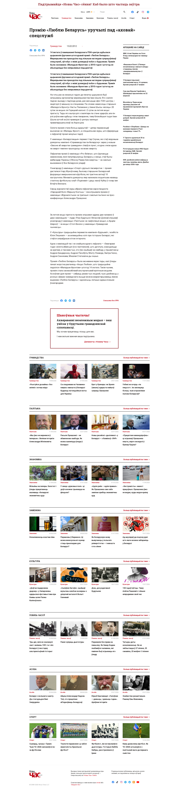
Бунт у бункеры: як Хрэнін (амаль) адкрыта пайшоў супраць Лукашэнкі (103, 387)
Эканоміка (79, 18)
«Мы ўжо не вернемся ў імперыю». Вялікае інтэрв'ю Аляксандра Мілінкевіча (41, 438)
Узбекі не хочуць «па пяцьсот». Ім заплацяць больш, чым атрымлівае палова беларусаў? (134, 389)
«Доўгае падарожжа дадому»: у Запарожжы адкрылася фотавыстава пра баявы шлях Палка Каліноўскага (42, 594)
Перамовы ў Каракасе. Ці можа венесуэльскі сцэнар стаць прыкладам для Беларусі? (72, 542)
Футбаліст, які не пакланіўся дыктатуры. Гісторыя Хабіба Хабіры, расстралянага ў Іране (105, 748)
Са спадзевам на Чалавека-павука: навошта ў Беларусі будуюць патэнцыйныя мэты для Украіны (73, 389)
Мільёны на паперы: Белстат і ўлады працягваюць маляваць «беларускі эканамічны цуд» (42, 491)
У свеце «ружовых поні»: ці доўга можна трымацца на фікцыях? (72, 489)
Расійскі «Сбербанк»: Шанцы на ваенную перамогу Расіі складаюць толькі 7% (136, 129)
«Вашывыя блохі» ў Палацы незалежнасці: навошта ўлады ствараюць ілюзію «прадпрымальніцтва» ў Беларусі (135, 69)
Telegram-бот (75, 785)
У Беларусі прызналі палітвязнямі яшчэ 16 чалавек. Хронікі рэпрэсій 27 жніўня (135, 82)
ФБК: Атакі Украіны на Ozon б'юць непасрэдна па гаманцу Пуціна (135, 55)
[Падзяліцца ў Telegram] (35, 50)
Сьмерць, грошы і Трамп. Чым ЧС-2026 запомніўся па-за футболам (42, 747)
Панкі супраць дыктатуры (72, 642)
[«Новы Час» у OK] (133, 782)
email (98, 783)
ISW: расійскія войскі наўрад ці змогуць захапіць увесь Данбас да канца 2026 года (136, 162)
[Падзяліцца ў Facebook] (31, 50)
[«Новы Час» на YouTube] (137, 782)
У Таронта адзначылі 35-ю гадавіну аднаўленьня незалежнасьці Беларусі (133, 140)
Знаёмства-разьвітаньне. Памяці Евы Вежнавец (134, 697)
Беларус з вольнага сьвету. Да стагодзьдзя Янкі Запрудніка (41, 699)
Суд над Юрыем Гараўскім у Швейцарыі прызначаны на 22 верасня (135, 93)
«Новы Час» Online (90, 775)
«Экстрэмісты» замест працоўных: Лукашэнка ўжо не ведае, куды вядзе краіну (135, 489)
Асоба (123, 18)
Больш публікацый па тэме (135, 358)
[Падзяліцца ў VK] (43, 50)
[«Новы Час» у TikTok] (137, 12)
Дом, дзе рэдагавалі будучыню (101, 589)
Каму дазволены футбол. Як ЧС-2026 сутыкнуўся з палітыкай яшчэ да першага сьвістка (135, 748)
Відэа (144, 18)
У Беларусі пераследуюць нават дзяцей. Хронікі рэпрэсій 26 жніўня (136, 118)
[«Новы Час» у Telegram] (148, 12)
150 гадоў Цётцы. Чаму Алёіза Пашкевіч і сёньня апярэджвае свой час (134, 591)
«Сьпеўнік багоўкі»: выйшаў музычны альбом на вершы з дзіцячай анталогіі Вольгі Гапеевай (73, 592)
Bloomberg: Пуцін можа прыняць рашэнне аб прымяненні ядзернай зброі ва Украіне (135, 105)
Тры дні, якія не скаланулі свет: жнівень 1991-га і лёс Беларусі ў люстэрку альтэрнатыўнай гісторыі (41, 646)
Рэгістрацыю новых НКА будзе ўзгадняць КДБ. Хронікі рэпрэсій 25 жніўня (135, 151)
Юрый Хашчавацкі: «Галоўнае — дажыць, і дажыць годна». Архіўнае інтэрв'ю (105, 699)
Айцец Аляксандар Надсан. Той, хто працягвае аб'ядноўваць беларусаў (72, 699)
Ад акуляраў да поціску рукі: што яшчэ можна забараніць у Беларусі (135, 540)
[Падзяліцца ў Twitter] (39, 50)
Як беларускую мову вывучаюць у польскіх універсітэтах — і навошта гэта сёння (103, 542)
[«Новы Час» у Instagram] (142, 12)
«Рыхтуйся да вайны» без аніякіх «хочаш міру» (40, 386)
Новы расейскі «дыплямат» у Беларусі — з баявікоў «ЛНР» (105, 437)
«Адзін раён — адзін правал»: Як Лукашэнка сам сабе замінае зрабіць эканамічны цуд (104, 491)
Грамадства (66, 18)
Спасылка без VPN (37, 56)
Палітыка (54, 18)
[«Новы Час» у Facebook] (132, 12)
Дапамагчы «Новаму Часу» (96, 342)
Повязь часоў (112, 18)
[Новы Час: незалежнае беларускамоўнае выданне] (37, 14)
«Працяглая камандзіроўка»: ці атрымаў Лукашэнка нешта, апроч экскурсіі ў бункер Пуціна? (136, 440)
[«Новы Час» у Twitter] (129, 782)
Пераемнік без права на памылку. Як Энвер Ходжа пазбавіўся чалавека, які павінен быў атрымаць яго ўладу (104, 648)
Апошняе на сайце (133, 47)
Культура (100, 18)
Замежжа (89, 18)
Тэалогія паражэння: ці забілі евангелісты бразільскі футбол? (73, 747)
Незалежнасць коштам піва (41, 537)
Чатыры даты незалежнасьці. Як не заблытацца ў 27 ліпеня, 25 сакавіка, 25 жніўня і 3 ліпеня (136, 646)
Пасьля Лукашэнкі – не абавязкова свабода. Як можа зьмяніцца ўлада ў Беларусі (71, 440)
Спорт (132, 18)
